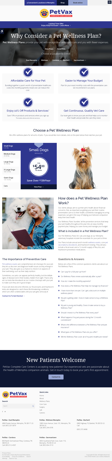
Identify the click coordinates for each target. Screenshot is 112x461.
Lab (40, 410)
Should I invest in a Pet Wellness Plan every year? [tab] (80, 312)
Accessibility (6, 456)
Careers (42, 413)
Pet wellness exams (10, 264)
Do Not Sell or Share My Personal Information (16, 455)
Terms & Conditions (18, 456)
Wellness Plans (44, 401)
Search (28, 456)
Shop (63, 3)
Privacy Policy (6, 453)
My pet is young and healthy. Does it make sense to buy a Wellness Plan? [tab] (83, 306)
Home (41, 396)
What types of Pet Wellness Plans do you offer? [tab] (79, 332)
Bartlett (66, 60)
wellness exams (94, 242)
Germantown (79, 60)
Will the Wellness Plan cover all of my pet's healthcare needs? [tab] (84, 337)
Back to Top (13, 458)
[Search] (33, 406)
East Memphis (31, 60)
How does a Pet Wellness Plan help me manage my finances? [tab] (84, 286)
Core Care (43, 404)
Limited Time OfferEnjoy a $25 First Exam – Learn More (55, 24)
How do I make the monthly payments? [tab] (76, 281)
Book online (78, 3)
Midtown (44, 60)
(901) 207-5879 (10, 425)
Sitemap (4, 458)
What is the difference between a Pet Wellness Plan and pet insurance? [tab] (84, 326)
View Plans (49, 49)
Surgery (42, 407)
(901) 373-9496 (82, 429)
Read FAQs (61, 49)
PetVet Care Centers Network (100, 456)
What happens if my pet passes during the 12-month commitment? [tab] (81, 318)
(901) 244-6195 (48, 428)
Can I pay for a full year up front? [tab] (73, 271)
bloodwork (73, 245)
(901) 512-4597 (10, 445)
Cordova (55, 60)
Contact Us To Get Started (12, 296)
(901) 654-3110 (48, 445)
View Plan (38, 187)
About (41, 398)
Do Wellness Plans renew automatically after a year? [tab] (81, 276)
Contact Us (56, 377)
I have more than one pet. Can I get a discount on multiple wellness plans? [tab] (83, 291)
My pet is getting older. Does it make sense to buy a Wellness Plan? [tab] (84, 299)
